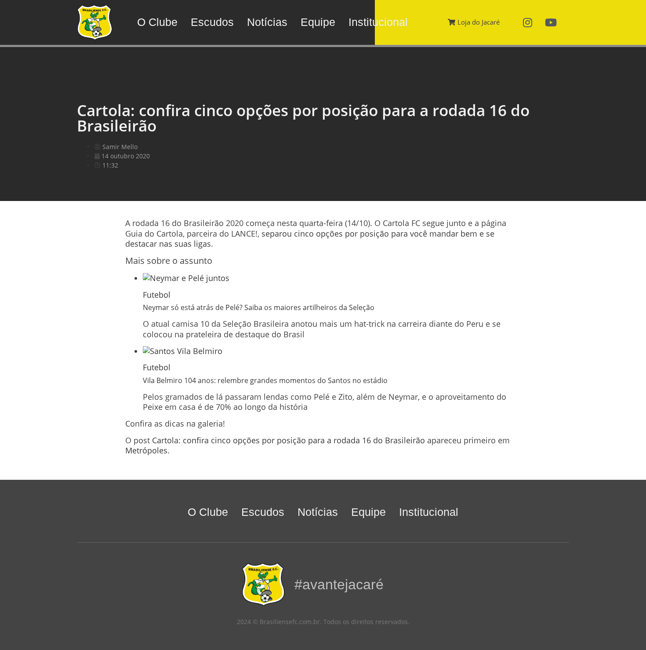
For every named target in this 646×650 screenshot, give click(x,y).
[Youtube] (551, 22)
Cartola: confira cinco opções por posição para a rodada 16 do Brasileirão (288, 440)
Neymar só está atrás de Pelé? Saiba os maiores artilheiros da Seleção (258, 307)
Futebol (157, 294)
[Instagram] (527, 22)
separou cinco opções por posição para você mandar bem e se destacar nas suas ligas (309, 238)
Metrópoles (146, 450)
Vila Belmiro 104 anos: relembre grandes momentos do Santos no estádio (265, 380)
